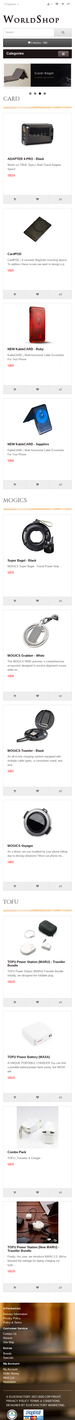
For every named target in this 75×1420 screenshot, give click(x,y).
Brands (7, 1353)
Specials (8, 1357)
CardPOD (14, 254)
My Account (10, 1369)
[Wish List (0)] (56, 4)
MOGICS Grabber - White (26, 655)
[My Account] (49, 4)
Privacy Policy (12, 1318)
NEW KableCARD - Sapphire (28, 444)
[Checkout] (68, 4)
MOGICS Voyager (20, 846)
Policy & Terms (12, 1322)
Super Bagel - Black (22, 560)
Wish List (8, 1377)
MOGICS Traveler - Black (26, 750)
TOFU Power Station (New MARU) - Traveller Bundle (33, 1248)
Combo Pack (17, 1152)
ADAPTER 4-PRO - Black (26, 159)
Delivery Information (15, 1314)
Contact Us (10, 1333)
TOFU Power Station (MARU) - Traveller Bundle (36, 963)
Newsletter (9, 1381)
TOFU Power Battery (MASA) (29, 1057)
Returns (7, 1338)
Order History (11, 1373)
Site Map (8, 1342)
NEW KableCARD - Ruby (26, 349)
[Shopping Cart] (62, 4)
